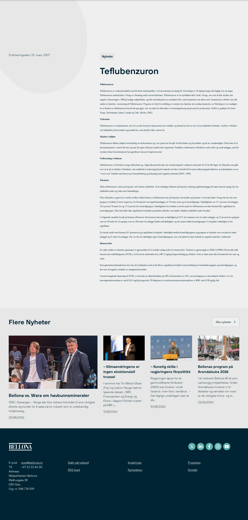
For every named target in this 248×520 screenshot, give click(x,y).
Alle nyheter (223, 322)
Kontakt (192, 470)
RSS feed (74, 470)
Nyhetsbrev (135, 470)
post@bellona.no (32, 462)
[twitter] (192, 446)
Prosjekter (194, 462)
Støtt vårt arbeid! (78, 462)
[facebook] (209, 446)
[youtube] (226, 446)
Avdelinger (135, 462)
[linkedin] (200, 446)
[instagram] (218, 446)
